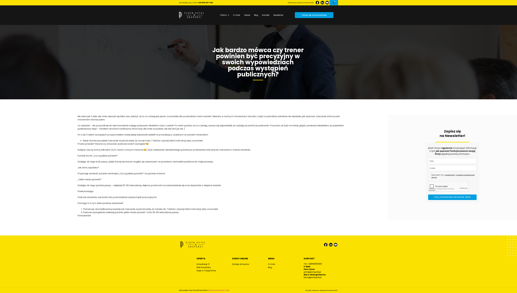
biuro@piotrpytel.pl (312, 277)
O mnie (236, 15)
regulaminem (450, 175)
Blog (256, 15)
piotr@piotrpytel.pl (312, 272)
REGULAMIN (183, 290)
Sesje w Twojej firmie (206, 270)
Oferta (223, 15)
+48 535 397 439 (205, 2)
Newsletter (278, 15)
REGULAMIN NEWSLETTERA (219, 290)
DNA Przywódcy (204, 267)
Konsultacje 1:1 (203, 264)
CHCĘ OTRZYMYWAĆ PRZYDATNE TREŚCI (452, 197)
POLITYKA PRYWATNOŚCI (198, 290)
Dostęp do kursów (240, 264)
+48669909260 (315, 264)
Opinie (247, 15)
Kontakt (265, 15)
